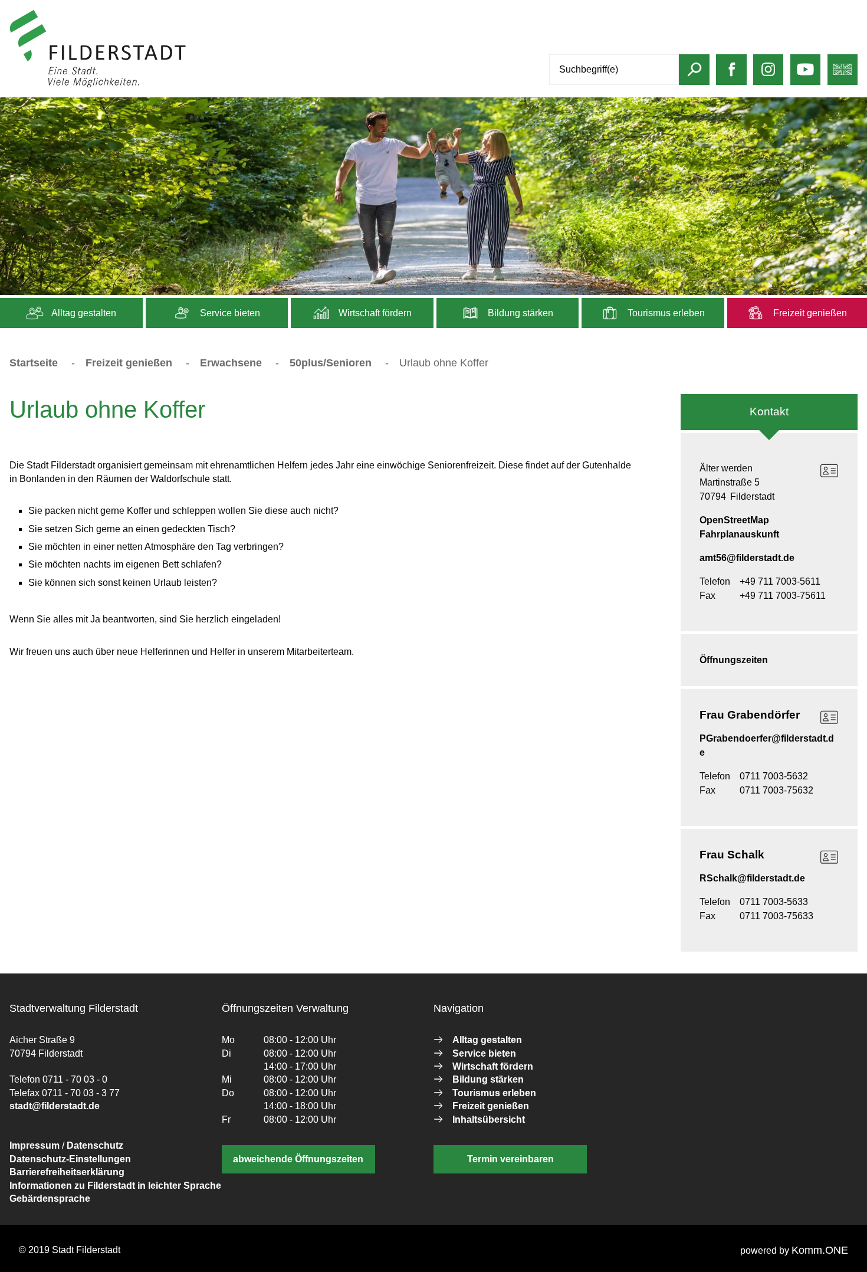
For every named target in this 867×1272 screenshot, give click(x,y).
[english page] (842, 75)
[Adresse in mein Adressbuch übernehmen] (829, 470)
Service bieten (229, 313)
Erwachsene (231, 363)
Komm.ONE (820, 1250)
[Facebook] (731, 75)
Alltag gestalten (83, 313)
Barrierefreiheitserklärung (66, 1172)
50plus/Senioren (331, 363)
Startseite (33, 363)
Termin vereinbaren (510, 1159)
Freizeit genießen (809, 313)
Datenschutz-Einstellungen (70, 1159)
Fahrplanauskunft (739, 534)
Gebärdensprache (49, 1199)
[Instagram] (768, 75)
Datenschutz (95, 1145)
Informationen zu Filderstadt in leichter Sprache (115, 1186)
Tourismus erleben (665, 313)
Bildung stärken (519, 313)
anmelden (208, 85)
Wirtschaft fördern (374, 313)
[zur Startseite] (97, 85)
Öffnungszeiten (733, 660)
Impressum (34, 1145)
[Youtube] (805, 75)
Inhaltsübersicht (488, 1119)
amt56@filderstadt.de (746, 558)
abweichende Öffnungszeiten (298, 1159)
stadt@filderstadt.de (54, 1106)
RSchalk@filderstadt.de (752, 878)
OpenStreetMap (734, 520)
